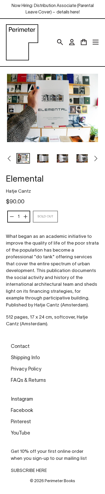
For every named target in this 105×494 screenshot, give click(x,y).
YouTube (20, 433)
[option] (23, 159)
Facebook (22, 410)
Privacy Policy (26, 369)
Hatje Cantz (18, 191)
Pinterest (21, 422)
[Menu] (96, 42)
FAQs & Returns (28, 380)
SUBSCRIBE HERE (29, 471)
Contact (20, 346)
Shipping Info (25, 358)
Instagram (22, 399)
